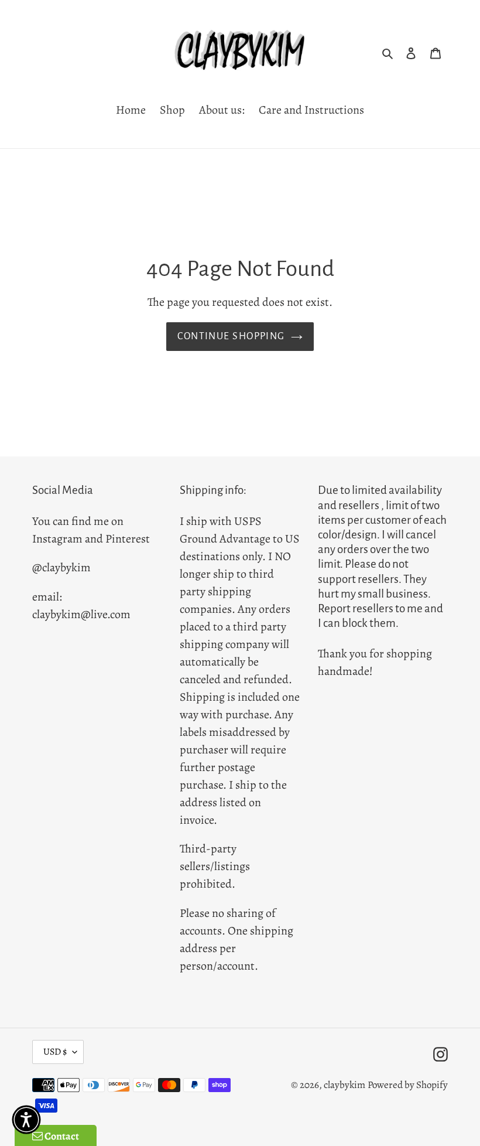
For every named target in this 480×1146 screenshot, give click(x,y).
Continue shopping (230, 336)
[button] (26, 1119)
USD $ (55, 1051)
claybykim (344, 1085)
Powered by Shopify (408, 1085)
